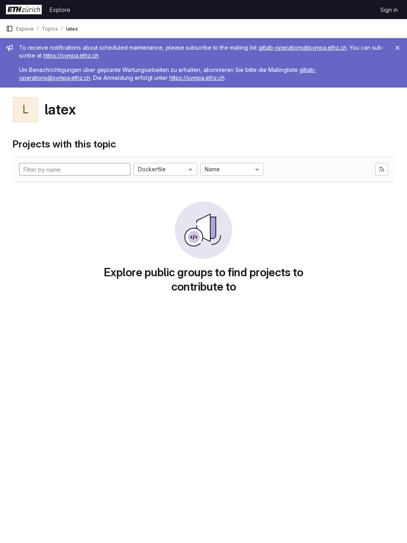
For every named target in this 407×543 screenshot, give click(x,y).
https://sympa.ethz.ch (71, 55)
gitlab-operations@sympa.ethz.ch (302, 47)
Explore (60, 9)
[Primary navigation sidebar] (9, 28)
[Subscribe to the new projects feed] (381, 169)
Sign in (389, 9)
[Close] (397, 47)
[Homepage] (23, 9)
